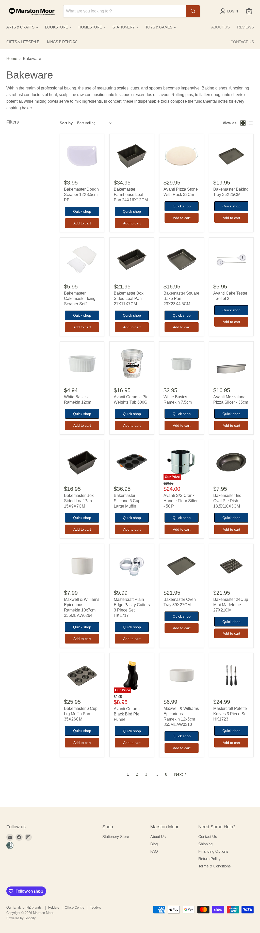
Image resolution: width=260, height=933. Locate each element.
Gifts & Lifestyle (22, 42)
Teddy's (95, 907)
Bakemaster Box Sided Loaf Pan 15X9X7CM (79, 500)
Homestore (90, 27)
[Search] (193, 11)
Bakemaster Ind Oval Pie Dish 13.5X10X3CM (227, 500)
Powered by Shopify (21, 918)
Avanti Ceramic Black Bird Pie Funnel (127, 714)
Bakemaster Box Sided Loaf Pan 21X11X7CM (128, 298)
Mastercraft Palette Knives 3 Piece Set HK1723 (230, 713)
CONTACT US (242, 42)
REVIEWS (245, 27)
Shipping (205, 844)
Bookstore (57, 27)
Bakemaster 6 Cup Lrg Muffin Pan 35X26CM (81, 713)
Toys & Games (159, 27)
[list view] (250, 123)
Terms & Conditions (214, 866)
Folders (53, 907)
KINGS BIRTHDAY (62, 42)
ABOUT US (220, 27)
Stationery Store (115, 836)
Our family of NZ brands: (24, 907)
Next (179, 774)
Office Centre (74, 907)
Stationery (124, 27)
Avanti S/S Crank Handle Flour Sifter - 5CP (181, 500)
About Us (158, 836)
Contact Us (207, 836)
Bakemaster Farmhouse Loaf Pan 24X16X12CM (131, 194)
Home (11, 58)
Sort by (66, 123)
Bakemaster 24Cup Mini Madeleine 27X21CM (230, 604)
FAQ (154, 851)
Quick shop (82, 211)
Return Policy (209, 858)
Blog (154, 844)
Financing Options (213, 851)
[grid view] (243, 123)
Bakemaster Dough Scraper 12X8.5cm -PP (82, 194)
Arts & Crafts (20, 27)
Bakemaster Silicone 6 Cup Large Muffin (127, 500)
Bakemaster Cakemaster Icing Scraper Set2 (79, 298)
